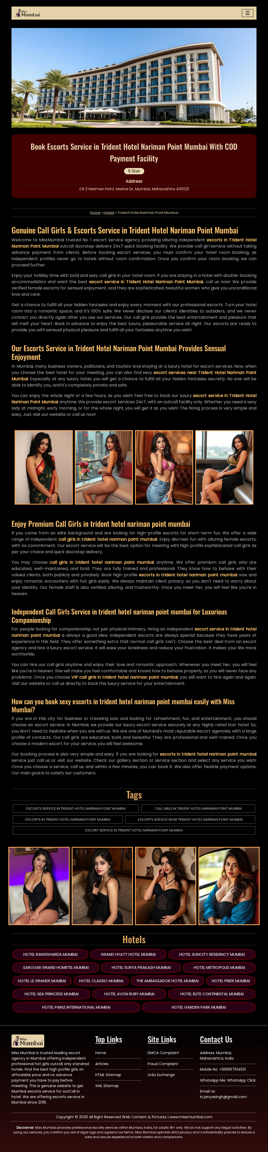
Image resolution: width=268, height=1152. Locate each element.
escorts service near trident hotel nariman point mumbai (190, 819)
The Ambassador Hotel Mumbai (167, 980)
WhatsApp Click (241, 1080)
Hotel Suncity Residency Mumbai (212, 954)
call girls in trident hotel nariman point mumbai (198, 808)
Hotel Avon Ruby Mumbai (129, 994)
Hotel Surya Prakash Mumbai (141, 967)
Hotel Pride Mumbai (231, 980)
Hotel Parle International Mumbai (76, 1007)
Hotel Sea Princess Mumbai (52, 994)
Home (95, 212)
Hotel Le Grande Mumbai (42, 980)
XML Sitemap (107, 1085)
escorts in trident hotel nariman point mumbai (67, 819)
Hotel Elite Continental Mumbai (212, 994)
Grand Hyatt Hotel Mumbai (128, 954)
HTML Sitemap (108, 1074)
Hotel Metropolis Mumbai (219, 967)
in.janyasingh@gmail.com (223, 1096)
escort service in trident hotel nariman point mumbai (134, 830)
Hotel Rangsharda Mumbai (50, 954)
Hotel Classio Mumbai (101, 980)
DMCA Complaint (163, 1052)
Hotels (109, 212)
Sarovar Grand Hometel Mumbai (56, 967)
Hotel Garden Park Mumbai (199, 1007)
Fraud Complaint (163, 1063)
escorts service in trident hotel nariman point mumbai (76, 808)
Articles (102, 1063)
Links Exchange (161, 1074)
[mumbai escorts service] (28, 13)
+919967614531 (232, 1069)
